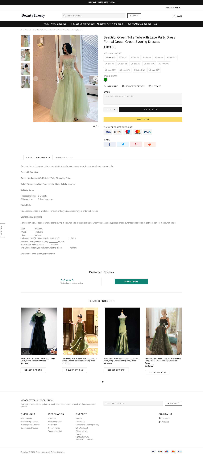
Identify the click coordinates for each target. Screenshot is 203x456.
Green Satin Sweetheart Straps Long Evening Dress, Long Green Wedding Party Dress (122, 359)
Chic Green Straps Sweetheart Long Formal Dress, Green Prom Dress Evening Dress (79, 359)
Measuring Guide (55, 422)
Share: (107, 140)
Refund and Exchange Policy (87, 425)
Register (168, 7)
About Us (52, 418)
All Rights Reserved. (56, 452)
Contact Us (80, 422)
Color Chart (52, 425)
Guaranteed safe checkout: (118, 127)
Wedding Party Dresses (30, 425)
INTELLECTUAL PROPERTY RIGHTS (84, 438)
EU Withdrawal (82, 428)
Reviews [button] (1, 230)
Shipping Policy (82, 431)
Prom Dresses (26, 418)
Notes (107, 92)
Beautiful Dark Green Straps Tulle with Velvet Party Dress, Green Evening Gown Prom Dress (163, 360)
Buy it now (143, 119)
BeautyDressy (33, 15)
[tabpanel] (122, 343)
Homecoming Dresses (29, 422)
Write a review (131, 281)
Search (134, 16)
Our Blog (79, 434)
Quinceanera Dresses (29, 428)
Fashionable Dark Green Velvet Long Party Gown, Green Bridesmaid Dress (38, 359)
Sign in (177, 7)
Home (22, 30)
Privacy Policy (54, 428)
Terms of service (55, 431)
